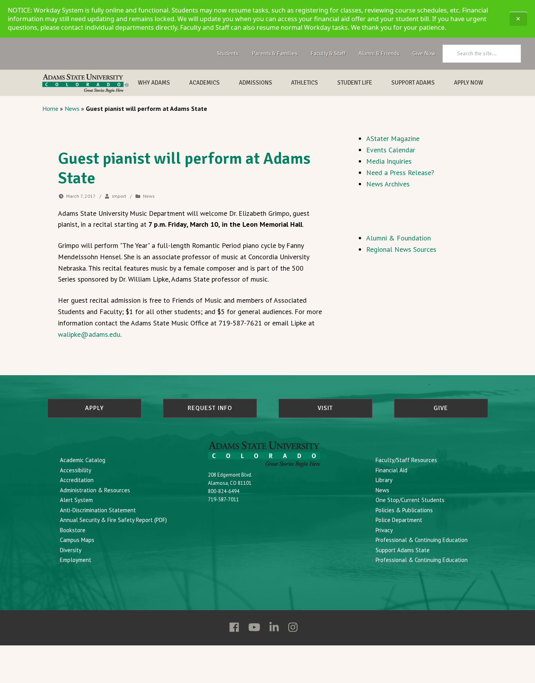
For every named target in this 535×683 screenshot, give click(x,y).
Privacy (384, 530)
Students (228, 53)
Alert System (76, 500)
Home (50, 108)
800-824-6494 (223, 491)
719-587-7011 (223, 499)
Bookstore (72, 530)
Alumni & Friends (378, 53)
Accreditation (77, 480)
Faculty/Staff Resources (406, 460)
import (119, 196)
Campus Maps (77, 540)
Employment (75, 560)
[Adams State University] (85, 83)
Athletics (304, 82)
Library (384, 480)
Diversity (70, 550)
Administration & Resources (95, 490)
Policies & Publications (404, 510)
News (72, 108)
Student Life (354, 82)
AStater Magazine (392, 138)
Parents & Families (275, 53)
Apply (94, 408)
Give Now (423, 53)
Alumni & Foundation (398, 237)
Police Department (399, 520)
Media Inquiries (389, 161)
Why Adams (154, 82)
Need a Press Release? (400, 172)
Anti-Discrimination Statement (98, 510)
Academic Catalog (82, 460)
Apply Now (468, 82)
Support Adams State (403, 550)
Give (441, 408)
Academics (204, 82)
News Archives (388, 183)
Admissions (255, 82)
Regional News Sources (401, 249)
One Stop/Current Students (410, 500)
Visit (325, 408)
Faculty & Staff (328, 53)
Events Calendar (390, 149)
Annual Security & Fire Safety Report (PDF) (113, 520)
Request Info (210, 408)
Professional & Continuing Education (422, 540)
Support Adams (413, 82)
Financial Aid (391, 470)
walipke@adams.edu (89, 334)
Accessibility (75, 470)
